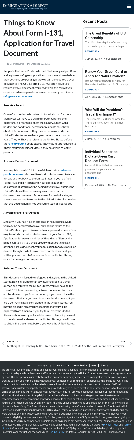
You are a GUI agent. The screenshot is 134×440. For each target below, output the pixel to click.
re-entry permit (16, 143)
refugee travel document (18, 96)
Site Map (104, 365)
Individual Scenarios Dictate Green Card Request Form (101, 156)
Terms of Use (62, 365)
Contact (30, 365)
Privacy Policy (44, 365)
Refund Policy (80, 365)
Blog (93, 365)
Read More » (92, 51)
